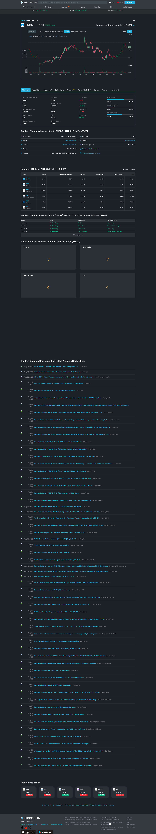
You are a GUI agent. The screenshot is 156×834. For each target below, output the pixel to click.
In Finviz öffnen (69, 805)
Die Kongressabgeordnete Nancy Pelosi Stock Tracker (81, 819)
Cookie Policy (44, 824)
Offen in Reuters (109, 805)
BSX (27, 201)
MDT (27, 195)
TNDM (28, 178)
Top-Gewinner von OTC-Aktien (110, 819)
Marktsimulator (128, 7)
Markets (66, 7)
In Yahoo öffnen (46, 805)
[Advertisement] (78, 84)
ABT (27, 184)
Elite (111, 7)
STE (45, 789)
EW (27, 207)
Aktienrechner (131, 827)
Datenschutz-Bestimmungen (29, 824)
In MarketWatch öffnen (82, 805)
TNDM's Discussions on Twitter (91, 153)
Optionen (129, 817)
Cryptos (82, 7)
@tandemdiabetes (129, 140)
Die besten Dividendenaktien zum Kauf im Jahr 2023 (80, 817)
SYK (27, 189)
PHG (63, 789)
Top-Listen (48, 7)
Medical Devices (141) (69, 144)
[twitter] (134, 20)
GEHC (82, 789)
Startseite (24, 20)
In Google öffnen (58, 805)
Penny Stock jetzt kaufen (108, 817)
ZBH (27, 789)
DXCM (100, 789)
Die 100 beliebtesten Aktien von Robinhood (77, 822)
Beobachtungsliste (29, 7)
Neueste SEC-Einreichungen (90, 149)
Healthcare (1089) (70, 140)
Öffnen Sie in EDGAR (96, 805)
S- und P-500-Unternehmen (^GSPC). (112, 822)
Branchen (97, 7)
